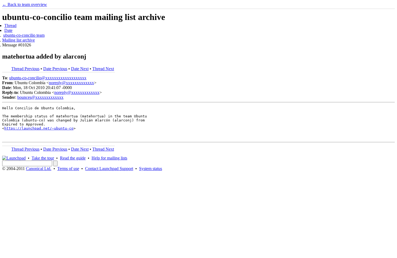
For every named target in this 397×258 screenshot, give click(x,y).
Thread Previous (25, 68)
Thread (10, 25)
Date (8, 30)
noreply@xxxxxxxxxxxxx (71, 82)
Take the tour (43, 158)
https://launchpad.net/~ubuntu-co (38, 128)
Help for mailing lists (109, 158)
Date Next (80, 68)
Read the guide (73, 158)
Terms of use (68, 168)
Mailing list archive (18, 40)
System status (150, 168)
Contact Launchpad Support (109, 168)
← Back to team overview (24, 4)
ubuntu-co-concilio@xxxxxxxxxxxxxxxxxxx (47, 78)
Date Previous (55, 68)
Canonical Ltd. (38, 168)
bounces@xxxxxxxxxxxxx (40, 97)
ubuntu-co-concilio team (24, 35)
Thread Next (103, 68)
